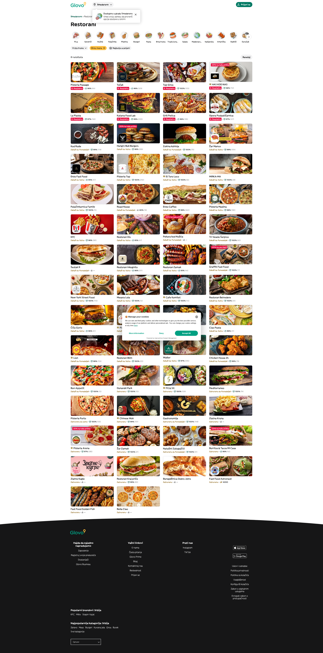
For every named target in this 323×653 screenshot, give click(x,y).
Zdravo (74, 627)
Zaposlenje (83, 550)
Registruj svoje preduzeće (83, 555)
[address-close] (135, 14)
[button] (76, 37)
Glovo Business (83, 564)
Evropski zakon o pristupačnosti (240, 597)
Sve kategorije (77, 631)
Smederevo (76, 16)
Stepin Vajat (88, 614)
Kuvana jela (99, 627)
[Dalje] (248, 36)
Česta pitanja (135, 552)
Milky (78, 614)
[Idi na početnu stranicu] (78, 4)
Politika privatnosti (240, 570)
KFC (73, 614)
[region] (161, 37)
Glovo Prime (135, 556)
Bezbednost (135, 570)
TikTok (187, 552)
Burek (115, 627)
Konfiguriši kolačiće (240, 584)
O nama (135, 547)
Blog (135, 561)
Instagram (187, 547)
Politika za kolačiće (240, 575)
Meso (81, 627)
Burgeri (88, 627)
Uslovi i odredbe (239, 566)
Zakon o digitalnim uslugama (240, 590)
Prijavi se (135, 575)
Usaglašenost (239, 579)
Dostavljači (83, 559)
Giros (108, 627)
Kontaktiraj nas (135, 566)
